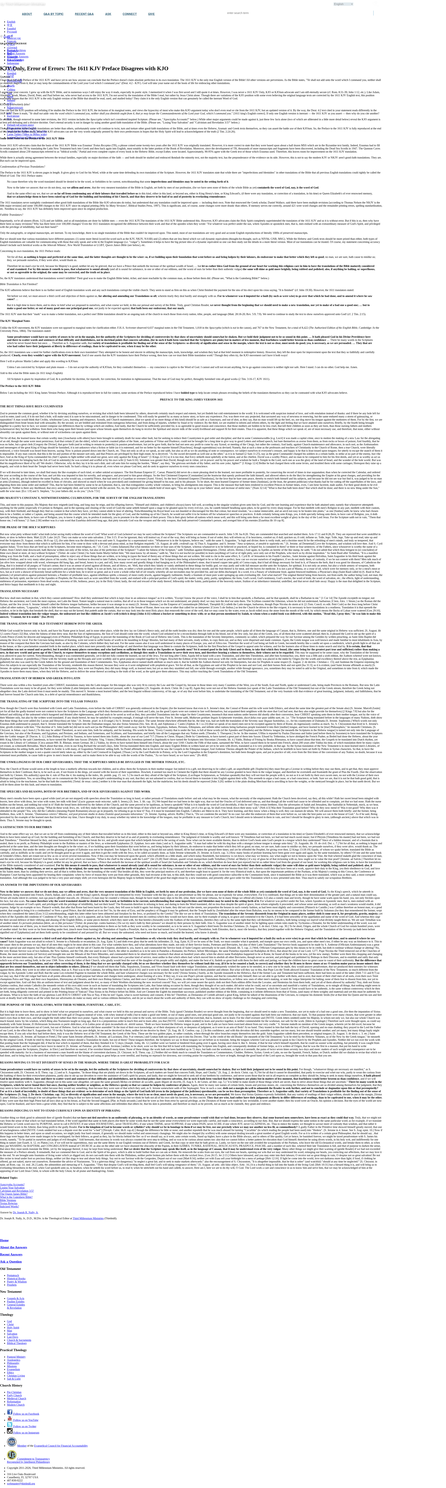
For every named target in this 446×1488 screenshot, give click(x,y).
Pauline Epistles (15, 1301)
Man (9, 1330)
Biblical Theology (17, 1343)
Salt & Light (14, 1378)
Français (11, 41)
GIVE (151, 14)
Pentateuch (13, 1275)
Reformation (14, 1401)
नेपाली (10, 97)
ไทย (9, 93)
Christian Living (16, 1375)
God (9, 1321)
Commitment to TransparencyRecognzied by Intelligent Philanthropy (28, 1460)
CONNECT (130, 14)
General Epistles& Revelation (16, 1306)
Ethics (10, 1372)
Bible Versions (8, 1200)
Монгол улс (14, 38)
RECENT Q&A (84, 14)
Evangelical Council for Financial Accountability (61, 1445)
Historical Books (16, 1278)
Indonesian (13, 63)
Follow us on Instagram (26, 1432)
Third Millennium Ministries (88, 1218)
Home (6, 36)
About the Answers (17, 56)
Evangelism (13, 1369)
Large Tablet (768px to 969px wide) (27, 134)
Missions (12, 1366)
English (11, 21)
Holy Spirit (13, 1327)
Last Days (12, 1336)
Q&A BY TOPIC (54, 14)
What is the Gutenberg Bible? (16, 1197)
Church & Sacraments (19, 1340)
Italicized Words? (9, 1206)
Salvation (12, 1333)
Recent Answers (16, 53)
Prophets (12, 1284)
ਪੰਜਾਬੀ (10, 76)
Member (21, 1445)
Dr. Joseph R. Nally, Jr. (25, 1212)
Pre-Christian (14, 1392)
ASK (108, 14)
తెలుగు (11, 85)
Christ (10, 1324)
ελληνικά (12, 47)
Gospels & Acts (15, 1298)
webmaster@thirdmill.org (21, 1483)
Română (11, 73)
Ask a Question (15, 59)
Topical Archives (16, 50)
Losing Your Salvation (12, 1187)
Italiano (11, 100)
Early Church (14, 1395)
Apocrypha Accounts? (12, 1184)
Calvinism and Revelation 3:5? (17, 1190)
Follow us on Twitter (24, 1426)
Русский (12, 31)
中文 (10, 25)
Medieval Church (16, 1398)
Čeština (11, 89)
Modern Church (16, 1404)
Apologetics (13, 1359)
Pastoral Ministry (16, 1356)
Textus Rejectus (8, 1203)
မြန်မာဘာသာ (15, 107)
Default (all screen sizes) (20, 124)
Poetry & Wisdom (17, 1281)
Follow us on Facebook (26, 1413)
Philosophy (13, 1363)
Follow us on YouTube (25, 1420)
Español (11, 28)
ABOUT (27, 14)
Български (13, 115)
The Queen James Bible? (14, 1193)
